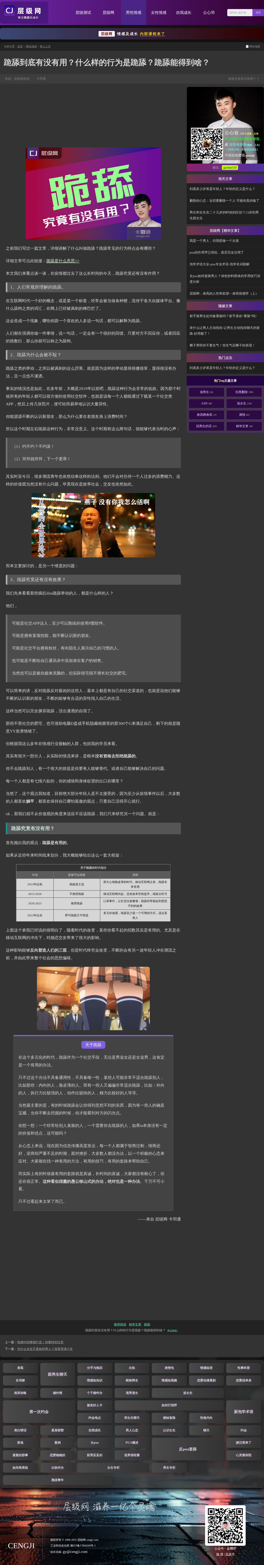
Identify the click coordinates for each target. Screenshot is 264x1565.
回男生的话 (206, 426)
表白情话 (20, 1430)
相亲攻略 (20, 1392)
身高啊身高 (206, 414)
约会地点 (95, 1417)
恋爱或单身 (243, 1380)
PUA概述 (132, 1442)
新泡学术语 (243, 1412)
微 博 (219, 1554)
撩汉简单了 (243, 1442)
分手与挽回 (94, 1367)
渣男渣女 (132, 1392)
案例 (58, 1442)
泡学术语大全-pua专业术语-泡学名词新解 (220, 264)
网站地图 (254, 46)
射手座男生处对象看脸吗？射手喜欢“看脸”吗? (223, 316)
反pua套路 (188, 1449)
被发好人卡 (94, 1405)
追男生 (206, 392)
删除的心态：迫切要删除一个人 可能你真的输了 (224, 200)
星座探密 (57, 1430)
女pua (95, 1442)
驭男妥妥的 (94, 1455)
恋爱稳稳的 (57, 1455)
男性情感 (133, 12)
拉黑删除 (244, 392)
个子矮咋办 (94, 1392)
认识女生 (169, 1430)
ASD (206, 403)
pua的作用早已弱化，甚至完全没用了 (217, 252)
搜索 (258, 12)
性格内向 (206, 1417)
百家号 (230, 1554)
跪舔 (147, 1324)
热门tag (219, 380)
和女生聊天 (132, 1417)
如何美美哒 (20, 1467)
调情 (244, 414)
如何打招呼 (169, 1405)
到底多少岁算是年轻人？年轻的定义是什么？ (222, 189)
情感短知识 (94, 1380)
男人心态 (45, 46)
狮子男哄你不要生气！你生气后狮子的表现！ (222, 345)
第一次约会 (39, 1412)
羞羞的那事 (20, 1455)
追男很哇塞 (132, 1455)
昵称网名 (132, 1380)
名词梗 (20, 1380)
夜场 (20, 1442)
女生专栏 (113, 1467)
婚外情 (57, 1392)
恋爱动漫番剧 (206, 1380)
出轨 (132, 1367)
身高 (20, 1367)
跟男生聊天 (57, 1374)
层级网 (108, 12)
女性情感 (158, 12)
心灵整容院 (243, 1455)
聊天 (206, 1430)
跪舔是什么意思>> (62, 261)
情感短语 (206, 1367)
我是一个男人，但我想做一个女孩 (214, 241)
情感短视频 (169, 1380)
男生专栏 (169, 1467)
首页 (20, 46)
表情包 (169, 1367)
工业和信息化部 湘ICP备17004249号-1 (73, 1545)
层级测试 (83, 12)
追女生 (244, 403)
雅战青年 (57, 1480)
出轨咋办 (57, 1467)
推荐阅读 (120, 1324)
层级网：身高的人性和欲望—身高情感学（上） (224, 293)
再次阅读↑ (172, 1330)
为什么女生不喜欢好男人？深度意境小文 (45, 1349)
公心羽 (209, 12)
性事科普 (244, 1367)
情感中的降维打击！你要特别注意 (40, 1342)
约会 (244, 1430)
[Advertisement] (93, 116)
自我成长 (184, 12)
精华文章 (244, 426)
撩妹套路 (169, 1417)
